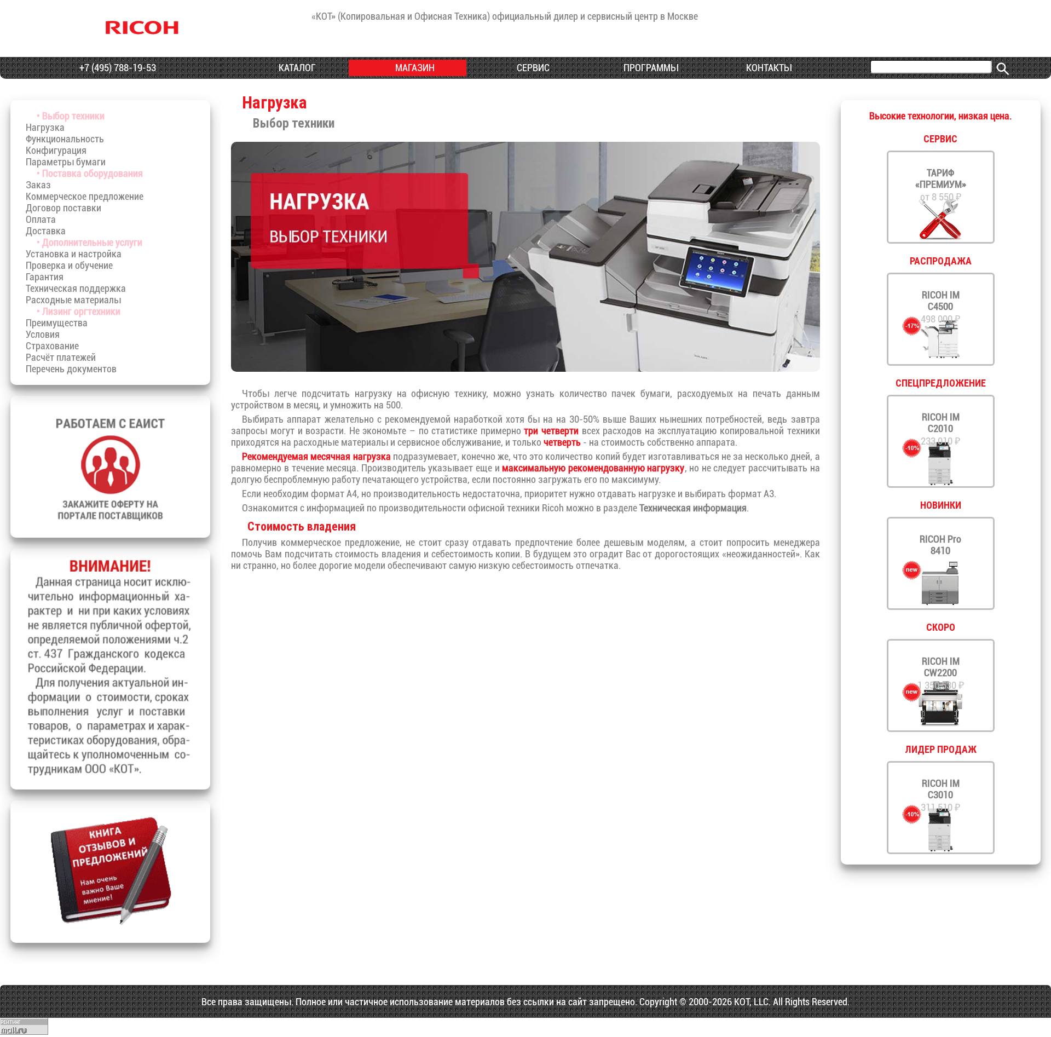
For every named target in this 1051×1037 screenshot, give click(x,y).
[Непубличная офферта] (110, 774)
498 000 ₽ (940, 307)
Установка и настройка (74, 254)
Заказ (38, 185)
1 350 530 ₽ (940, 673)
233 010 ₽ (940, 429)
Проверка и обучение (69, 265)
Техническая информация (693, 508)
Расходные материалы (73, 300)
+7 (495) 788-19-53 (116, 67)
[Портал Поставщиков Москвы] (110, 522)
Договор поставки (63, 208)
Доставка (46, 231)
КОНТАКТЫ (767, 67)
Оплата (41, 219)
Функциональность (65, 139)
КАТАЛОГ (296, 67)
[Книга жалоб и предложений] (110, 927)
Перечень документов (71, 369)
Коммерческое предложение (84, 196)
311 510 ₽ (940, 795)
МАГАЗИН (414, 67)
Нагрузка (45, 127)
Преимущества (57, 323)
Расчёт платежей (61, 357)
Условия (43, 334)
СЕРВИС (532, 67)
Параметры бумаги (66, 162)
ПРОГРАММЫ (649, 67)
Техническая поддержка (76, 288)
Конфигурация (56, 150)
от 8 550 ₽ (940, 185)
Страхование (52, 346)
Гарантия (44, 277)
